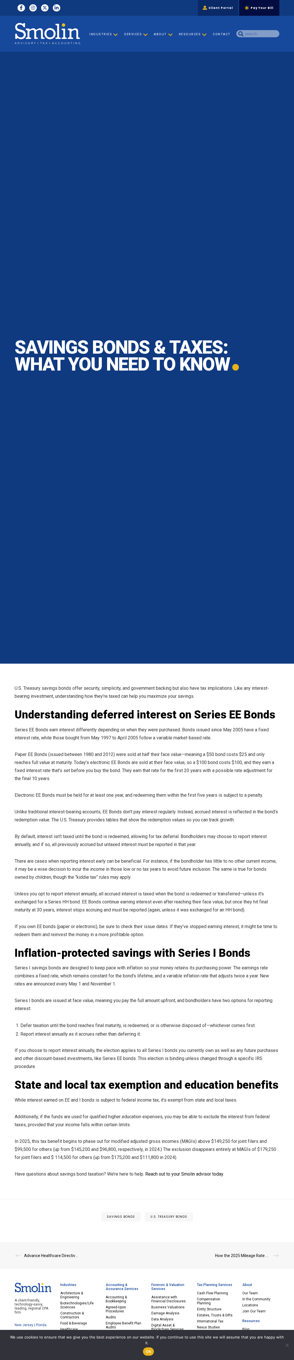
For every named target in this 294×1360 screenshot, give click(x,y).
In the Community (256, 1299)
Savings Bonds (121, 1217)
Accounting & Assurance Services (122, 1287)
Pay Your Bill (262, 8)
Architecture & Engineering (71, 1295)
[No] (287, 1345)
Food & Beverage (73, 1323)
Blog (245, 1329)
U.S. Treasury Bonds (168, 1217)
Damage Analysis (165, 1313)
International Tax (210, 1321)
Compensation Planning (208, 1301)
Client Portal (220, 8)
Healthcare (69, 1329)
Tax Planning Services (214, 1285)
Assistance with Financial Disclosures (168, 1299)
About (247, 1285)
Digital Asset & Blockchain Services (167, 1327)
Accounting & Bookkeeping (116, 1299)
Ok (148, 1351)
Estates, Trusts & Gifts (215, 1315)
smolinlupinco (110, 381)
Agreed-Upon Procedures (116, 1309)
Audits (111, 1317)
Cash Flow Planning (212, 1293)
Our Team (250, 1293)
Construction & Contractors (72, 1315)
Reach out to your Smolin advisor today (184, 1174)
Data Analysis (162, 1319)
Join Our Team (254, 1311)
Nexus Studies (208, 1327)
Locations (250, 1305)
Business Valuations (168, 1307)
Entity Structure (209, 1309)
